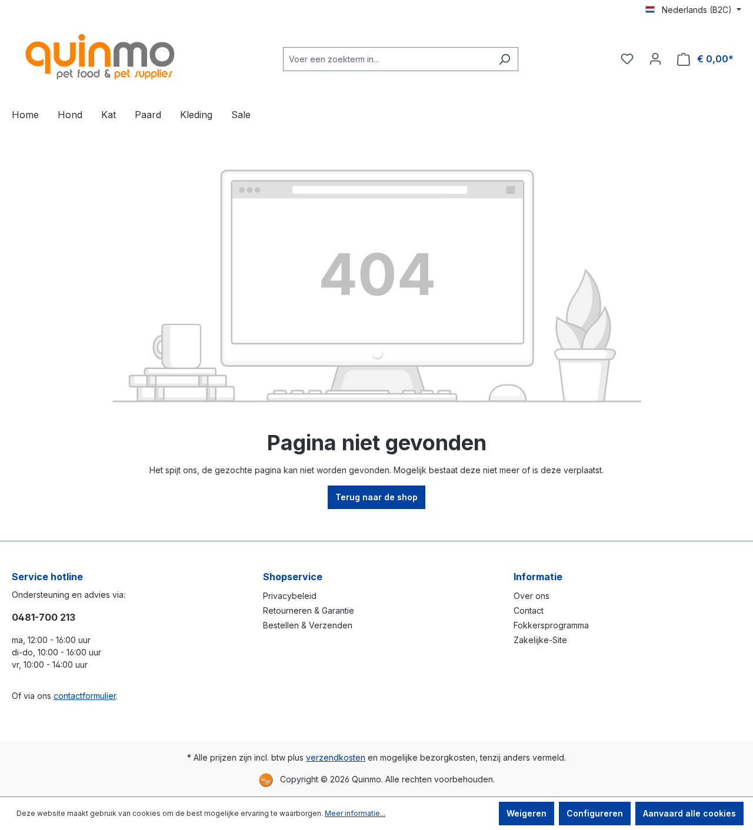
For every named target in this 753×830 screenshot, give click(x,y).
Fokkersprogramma (551, 625)
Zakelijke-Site (540, 640)
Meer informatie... (355, 813)
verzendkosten (335, 757)
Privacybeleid (289, 596)
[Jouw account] (655, 59)
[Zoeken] (504, 59)
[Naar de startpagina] (100, 57)
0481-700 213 (43, 617)
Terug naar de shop (376, 497)
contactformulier (85, 696)
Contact (529, 610)
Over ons (531, 596)
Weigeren (527, 813)
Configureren (595, 813)
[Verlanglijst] (627, 59)
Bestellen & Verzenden (307, 625)
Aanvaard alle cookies (689, 813)
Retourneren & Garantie (308, 610)
